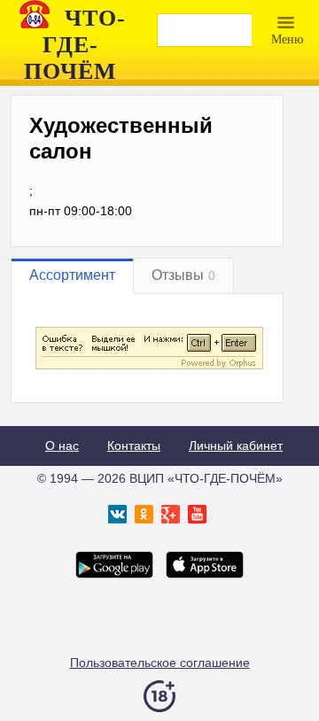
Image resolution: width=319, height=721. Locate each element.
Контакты (133, 445)
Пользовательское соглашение (160, 662)
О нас (62, 445)
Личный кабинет (236, 445)
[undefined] (149, 367)
